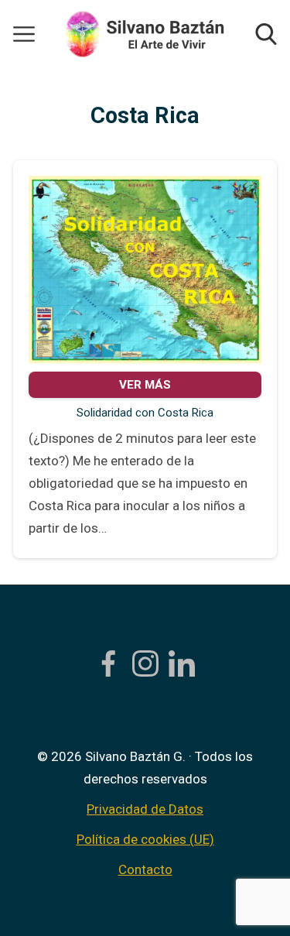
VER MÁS (145, 385)
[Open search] (266, 34)
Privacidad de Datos (145, 809)
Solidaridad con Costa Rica (145, 413)
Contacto (145, 869)
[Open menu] (24, 34)
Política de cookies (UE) (145, 839)
